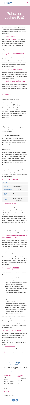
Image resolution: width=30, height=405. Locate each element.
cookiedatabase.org (6, 352)
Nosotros (6, 385)
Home (5, 377)
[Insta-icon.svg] (17, 400)
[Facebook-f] (13, 400)
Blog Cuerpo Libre (7, 388)
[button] (27, 3)
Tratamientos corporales (9, 381)
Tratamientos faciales (8, 383)
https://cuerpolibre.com (13, 39)
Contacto (6, 386)
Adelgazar (6, 379)
